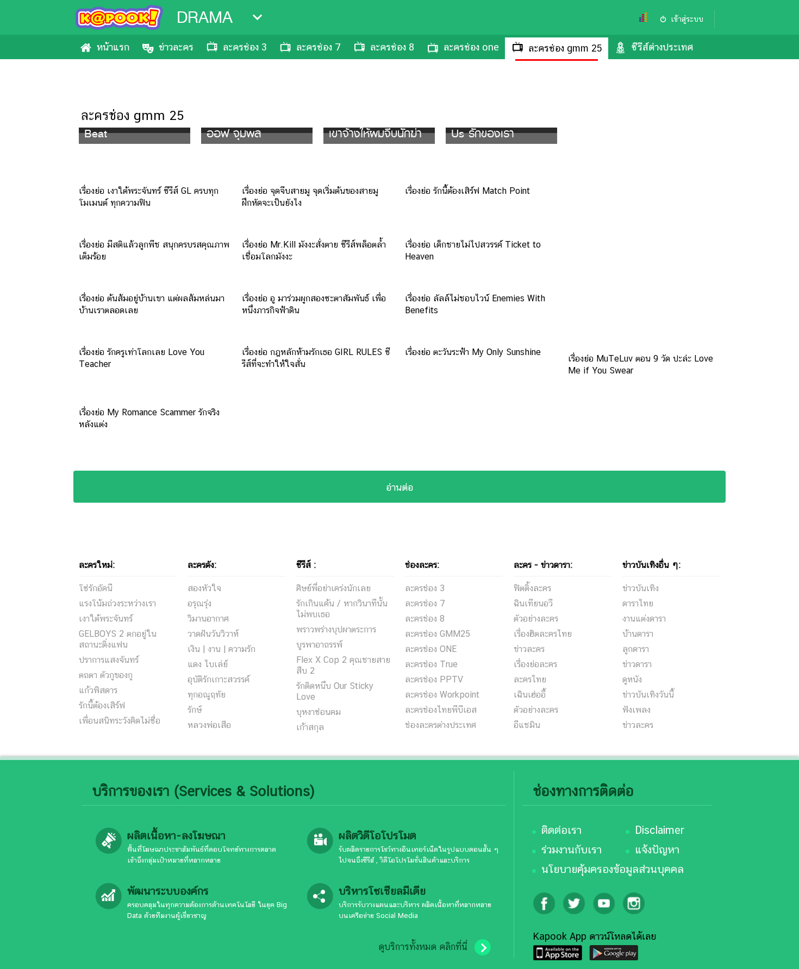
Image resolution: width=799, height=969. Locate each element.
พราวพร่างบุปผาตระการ (336, 629)
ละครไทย (530, 679)
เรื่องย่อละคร (535, 664)
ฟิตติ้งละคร (532, 588)
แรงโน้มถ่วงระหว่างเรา (117, 603)
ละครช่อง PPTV (434, 679)
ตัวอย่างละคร (536, 618)
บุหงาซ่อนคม (318, 712)
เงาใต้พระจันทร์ (106, 618)
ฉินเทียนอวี (533, 603)
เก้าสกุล (310, 727)
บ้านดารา (637, 634)
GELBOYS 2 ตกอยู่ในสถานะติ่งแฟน (118, 639)
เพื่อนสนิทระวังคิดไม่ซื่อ (119, 720)
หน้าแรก (113, 47)
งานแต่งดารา (644, 618)
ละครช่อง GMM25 (437, 634)
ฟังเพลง (636, 710)
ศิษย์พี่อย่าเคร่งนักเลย (333, 588)
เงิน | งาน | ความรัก (221, 649)
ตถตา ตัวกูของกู (106, 675)
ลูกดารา (635, 649)
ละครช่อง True (431, 664)
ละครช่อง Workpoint (442, 694)
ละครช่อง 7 (318, 47)
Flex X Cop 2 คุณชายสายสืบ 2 (343, 665)
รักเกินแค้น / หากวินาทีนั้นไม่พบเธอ (342, 608)
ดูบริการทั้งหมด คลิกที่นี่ (422, 946)
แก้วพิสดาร (98, 690)
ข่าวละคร (176, 47)
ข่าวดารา (637, 664)
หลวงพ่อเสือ (209, 725)
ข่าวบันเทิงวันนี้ (648, 694)
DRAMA (205, 17)
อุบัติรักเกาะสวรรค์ (218, 679)
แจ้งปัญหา (657, 849)
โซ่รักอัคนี (96, 588)
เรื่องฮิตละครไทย (543, 634)
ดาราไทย (637, 603)
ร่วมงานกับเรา (571, 849)
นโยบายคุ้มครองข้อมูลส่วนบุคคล (612, 869)
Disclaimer (659, 830)
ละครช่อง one (471, 47)
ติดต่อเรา (561, 830)
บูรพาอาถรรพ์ (319, 644)
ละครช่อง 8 (392, 47)
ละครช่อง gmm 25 (565, 48)
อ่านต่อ (399, 487)
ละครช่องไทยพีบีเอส (441, 710)
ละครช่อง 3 (245, 47)
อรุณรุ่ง (199, 603)
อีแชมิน (527, 725)
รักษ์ (195, 710)
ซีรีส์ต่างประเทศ (662, 47)
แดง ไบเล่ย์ (208, 664)
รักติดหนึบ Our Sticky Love (334, 691)
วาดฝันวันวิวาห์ (213, 634)
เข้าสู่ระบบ (687, 19)
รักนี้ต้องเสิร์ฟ (102, 705)
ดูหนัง (632, 679)
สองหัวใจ (204, 588)
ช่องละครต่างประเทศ (440, 725)
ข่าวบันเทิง (640, 588)
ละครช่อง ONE (431, 649)
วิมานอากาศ (208, 618)
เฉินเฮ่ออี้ (530, 694)
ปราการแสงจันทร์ (109, 660)
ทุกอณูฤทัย (207, 694)
